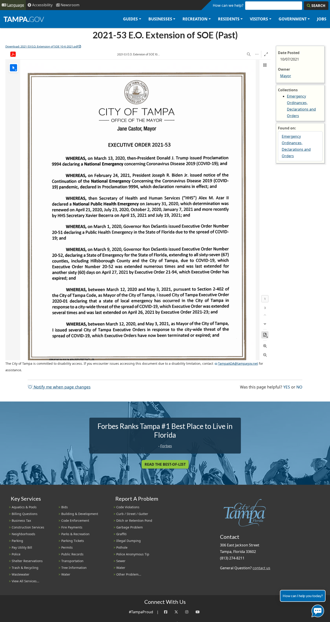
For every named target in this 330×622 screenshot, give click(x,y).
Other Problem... (128, 574)
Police (16, 554)
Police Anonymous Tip (132, 554)
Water (65, 574)
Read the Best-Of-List (165, 464)
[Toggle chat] (317, 610)
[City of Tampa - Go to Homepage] (24, 19)
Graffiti (121, 534)
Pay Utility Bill (22, 547)
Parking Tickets (72, 541)
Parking (17, 541)
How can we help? (228, 5)
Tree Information (74, 567)
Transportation (72, 561)
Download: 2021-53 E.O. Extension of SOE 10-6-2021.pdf (41, 46)
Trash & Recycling (25, 567)
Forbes (166, 445)
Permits (67, 547)
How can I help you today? (303, 596)
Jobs (321, 19)
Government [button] (293, 19)
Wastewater (20, 574)
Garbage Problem (129, 527)
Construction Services (28, 527)
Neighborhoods (23, 534)
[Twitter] (176, 612)
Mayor (285, 75)
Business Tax (21, 520)
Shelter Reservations (27, 561)
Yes (286, 387)
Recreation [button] (195, 19)
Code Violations (127, 507)
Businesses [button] (160, 19)
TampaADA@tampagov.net (238, 363)
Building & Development (79, 514)
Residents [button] (229, 19)
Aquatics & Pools (24, 507)
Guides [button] (130, 19)
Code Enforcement (75, 520)
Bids (64, 507)
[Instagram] (187, 612)
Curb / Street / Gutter (132, 514)
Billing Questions (24, 514)
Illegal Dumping (128, 541)
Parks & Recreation (75, 534)
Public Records (72, 554)
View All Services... (25, 581)
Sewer (120, 561)
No (299, 387)
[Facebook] (166, 612)
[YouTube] (197, 612)
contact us (261, 567)
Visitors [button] (259, 19)
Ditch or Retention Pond (134, 520)
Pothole (122, 547)
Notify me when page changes (61, 387)
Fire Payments (71, 527)
